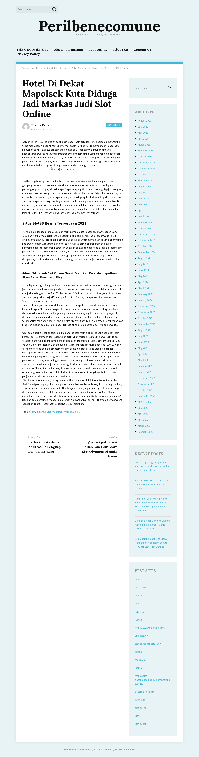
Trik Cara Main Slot (32, 50)
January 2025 (145, 228)
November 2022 (146, 384)
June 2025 (143, 198)
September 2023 (147, 324)
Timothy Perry (40, 125)
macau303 (140, 659)
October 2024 (145, 246)
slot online (140, 595)
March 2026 (144, 144)
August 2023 (144, 330)
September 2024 (147, 252)
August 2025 (144, 186)
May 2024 (143, 276)
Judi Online (98, 50)
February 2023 (145, 366)
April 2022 (143, 419)
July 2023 (143, 336)
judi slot (139, 667)
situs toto (140, 587)
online (76, 411)
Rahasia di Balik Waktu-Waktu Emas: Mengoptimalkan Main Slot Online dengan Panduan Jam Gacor (151, 504)
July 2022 (143, 408)
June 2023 (143, 342)
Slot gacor (140, 723)
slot (137, 603)
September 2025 (147, 180)
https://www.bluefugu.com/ (150, 627)
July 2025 (143, 192)
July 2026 (143, 126)
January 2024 (145, 300)
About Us (120, 50)
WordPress (99, 749)
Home (39, 68)
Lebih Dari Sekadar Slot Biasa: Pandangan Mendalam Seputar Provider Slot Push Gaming (151, 542)
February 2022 (145, 431)
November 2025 (146, 168)
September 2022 (147, 396)
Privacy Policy (28, 54)
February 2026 (145, 150)
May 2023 (143, 348)
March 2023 (144, 360)
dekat (32, 411)
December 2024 (146, 234)
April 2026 (143, 138)
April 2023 (143, 354)
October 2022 (145, 390)
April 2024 (143, 282)
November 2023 (146, 312)
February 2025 (145, 222)
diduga (40, 411)
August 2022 (144, 402)
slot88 (138, 579)
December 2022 (146, 378)
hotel (48, 411)
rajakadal (140, 611)
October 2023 (145, 318)
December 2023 (146, 306)
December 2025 (146, 162)
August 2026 (144, 120)
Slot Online (52, 68)
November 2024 (146, 240)
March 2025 (144, 216)
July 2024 (143, 264)
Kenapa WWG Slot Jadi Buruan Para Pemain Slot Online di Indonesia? (151, 484)
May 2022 (143, 413)
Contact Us (142, 50)
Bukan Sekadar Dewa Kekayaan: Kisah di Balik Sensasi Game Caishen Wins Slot (152, 524)
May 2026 (143, 132)
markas (68, 411)
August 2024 (144, 258)
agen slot (140, 699)
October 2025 (145, 174)
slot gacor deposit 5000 (148, 643)
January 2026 (145, 156)
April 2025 (143, 210)
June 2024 (143, 270)
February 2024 (145, 294)
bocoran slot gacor (145, 691)
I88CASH (139, 619)
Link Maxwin (141, 635)
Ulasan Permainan (68, 50)
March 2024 (144, 288)
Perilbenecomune (99, 25)
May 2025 (143, 204)
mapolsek (57, 411)
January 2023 (145, 372)
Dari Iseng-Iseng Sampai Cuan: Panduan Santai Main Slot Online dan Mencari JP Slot (152, 466)
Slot (137, 715)
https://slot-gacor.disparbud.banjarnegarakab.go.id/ (152, 679)
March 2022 (144, 425)
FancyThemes (128, 749)
